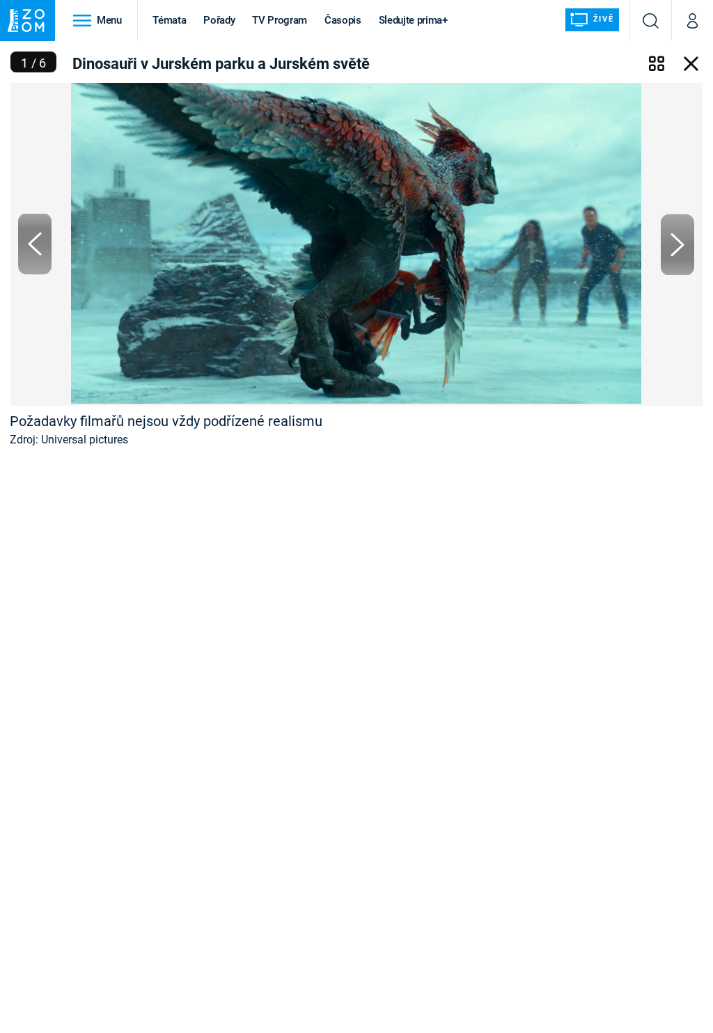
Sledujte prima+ (413, 20)
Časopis (342, 20)
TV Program (279, 20)
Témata (169, 20)
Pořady (219, 20)
